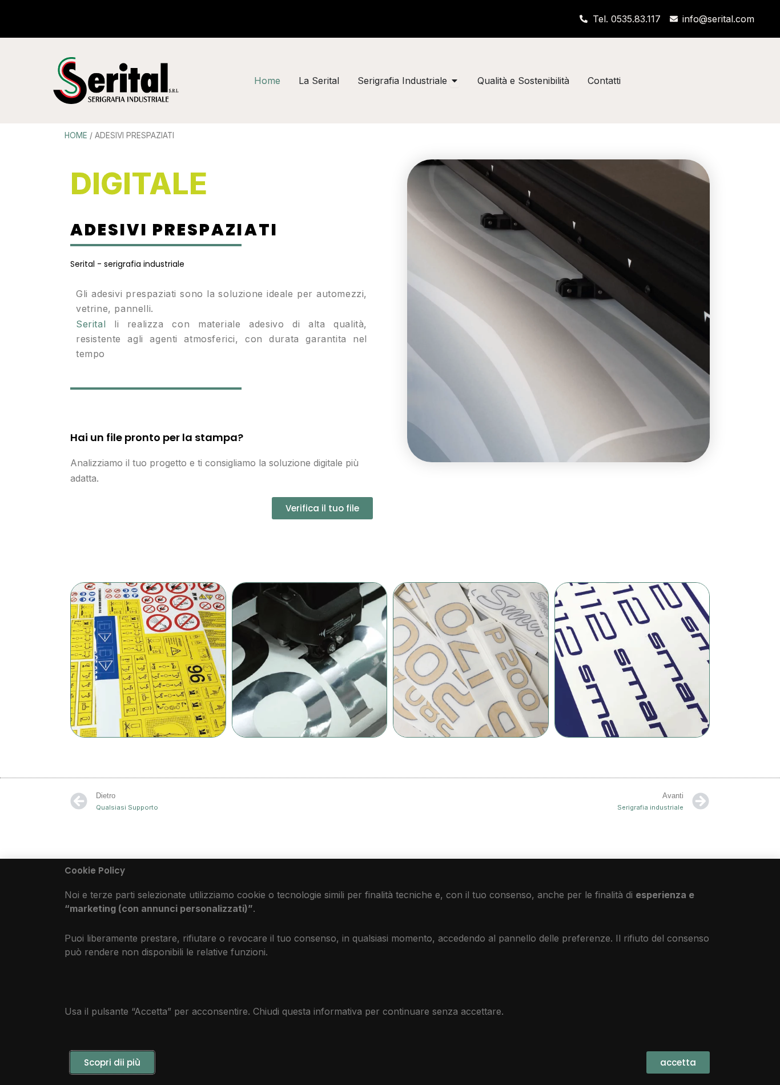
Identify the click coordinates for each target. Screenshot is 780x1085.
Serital (91, 324)
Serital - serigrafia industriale (127, 264)
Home (76, 135)
